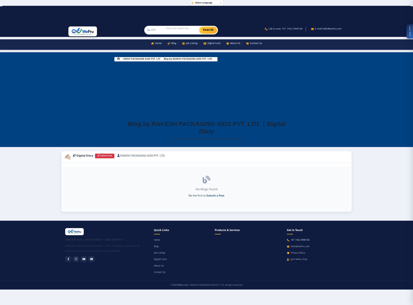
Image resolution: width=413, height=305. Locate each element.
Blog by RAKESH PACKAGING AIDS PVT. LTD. (188, 59)
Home (158, 43)
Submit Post (106, 156)
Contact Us (256, 43)
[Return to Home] (118, 59)
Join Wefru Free (299, 259)
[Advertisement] (206, 90)
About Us (235, 43)
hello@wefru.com (300, 246)
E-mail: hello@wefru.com (328, 29)
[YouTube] (84, 259)
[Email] (91, 259)
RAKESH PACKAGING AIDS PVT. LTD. (141, 59)
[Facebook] (68, 259)
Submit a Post (215, 196)
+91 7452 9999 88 (300, 240)
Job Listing (191, 43)
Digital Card (213, 43)
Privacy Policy (298, 253)
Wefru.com (183, 285)
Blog (173, 43)
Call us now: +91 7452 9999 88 (285, 29)
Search (208, 30)
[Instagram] (76, 259)
